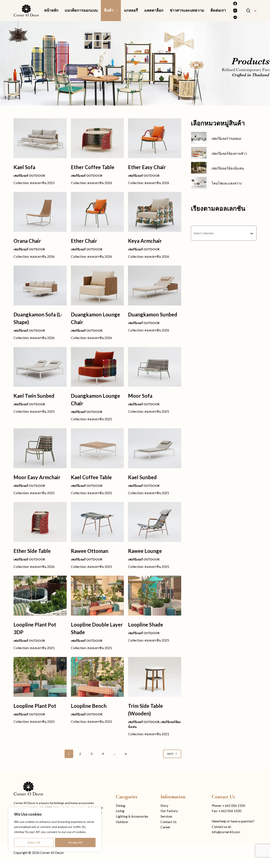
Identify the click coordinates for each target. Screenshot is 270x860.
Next (170, 753)
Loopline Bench (89, 706)
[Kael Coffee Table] (97, 448)
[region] (54, 829)
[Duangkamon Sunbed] (154, 285)
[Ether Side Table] (40, 522)
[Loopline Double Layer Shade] (97, 596)
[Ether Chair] (97, 212)
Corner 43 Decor (52, 853)
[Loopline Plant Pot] (40, 677)
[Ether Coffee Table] (97, 138)
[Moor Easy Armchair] (40, 448)
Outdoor (122, 822)
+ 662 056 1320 (233, 805)
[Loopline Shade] (154, 596)
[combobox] (222, 233)
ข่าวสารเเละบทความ (187, 10)
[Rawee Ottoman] (97, 522)
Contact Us (169, 822)
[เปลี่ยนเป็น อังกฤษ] (255, 10)
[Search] (248, 10)
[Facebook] (235, 3)
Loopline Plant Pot (35, 706)
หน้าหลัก (51, 10)
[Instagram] (235, 10)
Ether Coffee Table (92, 167)
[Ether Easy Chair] (154, 138)
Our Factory (169, 811)
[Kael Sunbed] (154, 448)
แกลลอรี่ (131, 10)
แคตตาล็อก (153, 10)
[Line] (235, 17)
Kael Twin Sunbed (34, 396)
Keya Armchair (145, 241)
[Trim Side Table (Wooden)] (154, 677)
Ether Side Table (32, 551)
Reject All (33, 842)
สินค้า (108, 10)
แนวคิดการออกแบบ (81, 10)
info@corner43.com (226, 832)
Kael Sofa (24, 167)
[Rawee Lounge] (154, 522)
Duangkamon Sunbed (152, 314)
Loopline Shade (145, 624)
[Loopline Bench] (97, 677)
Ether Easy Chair (147, 167)
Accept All (75, 842)
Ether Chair (84, 241)
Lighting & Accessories (132, 816)
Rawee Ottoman (89, 551)
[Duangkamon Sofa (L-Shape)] (40, 285)
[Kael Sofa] (40, 138)
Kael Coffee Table (91, 477)
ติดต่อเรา (218, 10)
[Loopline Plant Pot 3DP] (40, 596)
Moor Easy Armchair (37, 477)
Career (165, 827)
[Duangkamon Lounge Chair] (97, 285)
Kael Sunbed (142, 477)
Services (166, 816)
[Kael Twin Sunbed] (40, 367)
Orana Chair (27, 241)
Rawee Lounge (145, 551)
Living (120, 811)
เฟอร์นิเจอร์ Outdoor (29, 175)
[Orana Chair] (40, 212)
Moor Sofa (140, 396)
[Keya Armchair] (154, 212)
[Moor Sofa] (154, 367)
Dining (120, 805)
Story (164, 805)
